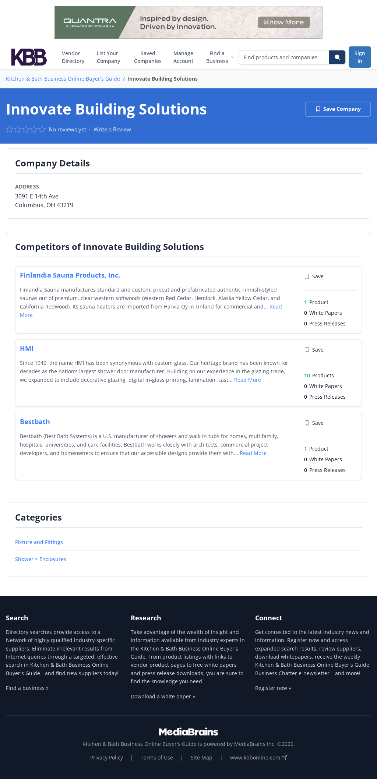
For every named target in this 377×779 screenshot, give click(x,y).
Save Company (342, 108)
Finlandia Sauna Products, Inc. (70, 275)
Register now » (273, 687)
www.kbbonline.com (256, 757)
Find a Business (217, 57)
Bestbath (35, 421)
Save (318, 276)
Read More (247, 379)
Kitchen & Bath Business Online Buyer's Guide (63, 78)
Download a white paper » (163, 696)
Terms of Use (157, 757)
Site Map (201, 757)
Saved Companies (148, 57)
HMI (27, 348)
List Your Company (108, 57)
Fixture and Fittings (39, 542)
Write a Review (112, 129)
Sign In (360, 57)
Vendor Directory (73, 57)
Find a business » (27, 687)
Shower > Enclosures (40, 559)
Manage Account (183, 57)
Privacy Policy (106, 757)
